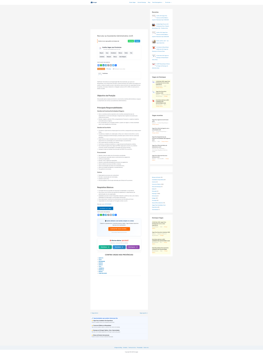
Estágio (154, 198)
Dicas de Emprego (156, 186)
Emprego (154, 193)
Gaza (107, 52)
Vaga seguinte (144, 313)
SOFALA (101, 264)
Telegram (137, 41)
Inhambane (113, 52)
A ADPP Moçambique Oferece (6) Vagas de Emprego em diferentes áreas (161, 66)
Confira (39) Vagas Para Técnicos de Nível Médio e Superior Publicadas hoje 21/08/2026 (160, 17)
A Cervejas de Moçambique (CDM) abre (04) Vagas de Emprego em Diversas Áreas (160, 49)
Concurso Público (156, 184)
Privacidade (140, 347)
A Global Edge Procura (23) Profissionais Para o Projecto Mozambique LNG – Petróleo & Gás (160, 26)
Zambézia (102, 56)
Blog (149, 2)
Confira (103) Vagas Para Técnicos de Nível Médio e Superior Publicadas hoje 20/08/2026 (160, 34)
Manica (120, 52)
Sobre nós (146, 347)
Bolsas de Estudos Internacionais (101, 335)
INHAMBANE (102, 261)
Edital (153, 189)
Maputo (101, 52)
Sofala (126, 52)
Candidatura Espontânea (158, 179)
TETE (100, 266)
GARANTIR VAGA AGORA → (119, 229)
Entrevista (154, 196)
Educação (154, 191)
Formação (154, 200)
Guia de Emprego (142, 2)
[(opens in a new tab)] (153, 16)
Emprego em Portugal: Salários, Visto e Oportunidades (106, 330)
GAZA (100, 259)
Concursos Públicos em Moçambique (102, 325)
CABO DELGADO (103, 273)
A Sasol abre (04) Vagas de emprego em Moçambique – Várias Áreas (160, 57)
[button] (162, 2)
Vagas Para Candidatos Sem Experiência (103, 320)
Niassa (115, 56)
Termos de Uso (132, 347)
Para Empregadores (157, 2)
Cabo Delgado (122, 56)
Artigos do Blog (118, 347)
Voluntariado (155, 209)
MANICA (101, 263)
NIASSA (101, 271)
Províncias (167, 2)
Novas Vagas (132, 2)
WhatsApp (131, 41)
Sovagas (101, 2)
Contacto (125, 347)
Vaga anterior (94, 313)
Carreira (154, 182)
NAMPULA (101, 269)
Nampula (109, 56)
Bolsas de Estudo (156, 177)
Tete (131, 52)
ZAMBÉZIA (101, 268)
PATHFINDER (108, 204)
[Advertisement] (119, 19)
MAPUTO (101, 258)
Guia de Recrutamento (157, 202)
